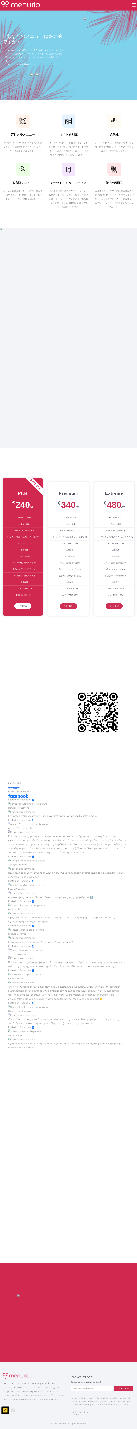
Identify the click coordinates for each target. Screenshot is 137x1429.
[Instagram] (21, 1410)
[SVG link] (97, 712)
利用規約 (76, 1415)
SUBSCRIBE (124, 1388)
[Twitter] (52, 1410)
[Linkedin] (36, 1410)
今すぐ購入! (22, 606)
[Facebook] (44, 1410)
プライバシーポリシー (81, 1412)
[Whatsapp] (28, 1410)
